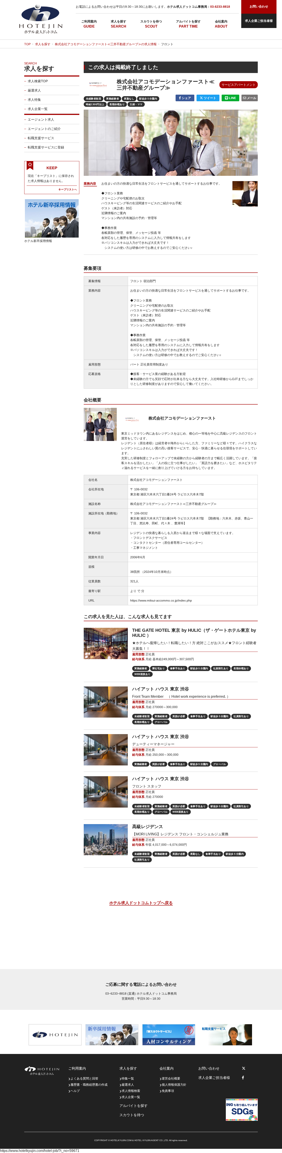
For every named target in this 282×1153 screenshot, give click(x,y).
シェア (186, 98)
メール (251, 98)
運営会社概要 (171, 1078)
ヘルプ (75, 1091)
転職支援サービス (41, 138)
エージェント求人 (41, 119)
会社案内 (221, 21)
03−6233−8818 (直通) (120, 993)
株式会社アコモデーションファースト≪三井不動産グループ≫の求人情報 (106, 44)
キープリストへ (67, 189)
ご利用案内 (89, 21)
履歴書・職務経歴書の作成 (89, 1084)
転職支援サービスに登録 (46, 147)
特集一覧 (128, 1078)
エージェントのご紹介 (44, 129)
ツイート (209, 98)
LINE (232, 98)
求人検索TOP (38, 81)
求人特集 (34, 99)
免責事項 (168, 1091)
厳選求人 (34, 90)
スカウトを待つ (151, 21)
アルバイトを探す (188, 21)
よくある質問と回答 (84, 1078)
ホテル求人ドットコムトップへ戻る (141, 903)
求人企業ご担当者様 (259, 20)
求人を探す (118, 21)
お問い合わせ (208, 1068)
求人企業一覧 (38, 109)
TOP (27, 44)
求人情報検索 (131, 1091)
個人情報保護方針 (174, 1084)
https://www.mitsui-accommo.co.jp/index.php (161, 600)
